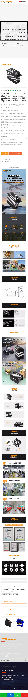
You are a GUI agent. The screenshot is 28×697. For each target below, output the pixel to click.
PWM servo (9, 586)
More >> (24, 614)
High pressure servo (17, 586)
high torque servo (5, 591)
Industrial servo (5, 589)
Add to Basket (17, 153)
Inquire (4, 153)
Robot (22, 589)
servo (3, 586)
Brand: (3, 161)
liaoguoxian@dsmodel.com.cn (12, 681)
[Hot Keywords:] (25, 604)
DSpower (13, 591)
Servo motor (15, 594)
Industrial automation (15, 589)
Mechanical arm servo (6, 594)
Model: (3, 160)
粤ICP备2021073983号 (19, 688)
